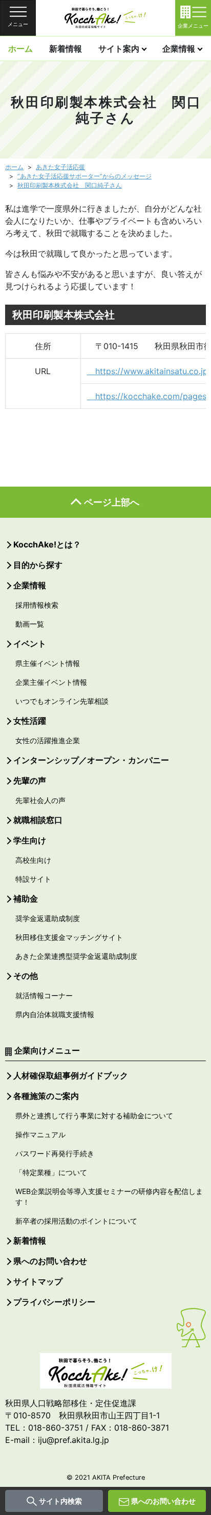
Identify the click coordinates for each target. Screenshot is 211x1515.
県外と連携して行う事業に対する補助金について (94, 1115)
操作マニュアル (40, 1134)
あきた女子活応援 (60, 167)
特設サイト (33, 879)
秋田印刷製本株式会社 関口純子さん (69, 185)
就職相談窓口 (37, 820)
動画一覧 (29, 623)
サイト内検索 (60, 1501)
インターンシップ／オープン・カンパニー (91, 760)
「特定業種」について (51, 1172)
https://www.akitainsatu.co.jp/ (149, 371)
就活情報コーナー (44, 995)
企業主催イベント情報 (51, 682)
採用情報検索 (36, 605)
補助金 (25, 898)
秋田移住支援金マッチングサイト (69, 937)
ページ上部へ (111, 502)
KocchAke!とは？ (47, 544)
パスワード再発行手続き (54, 1153)
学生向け (29, 840)
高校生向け (33, 860)
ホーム (20, 48)
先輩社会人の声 (40, 800)
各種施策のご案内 (46, 1096)
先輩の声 (29, 780)
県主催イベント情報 (47, 663)
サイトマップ (37, 1281)
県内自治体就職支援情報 (54, 1014)
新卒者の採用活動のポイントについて (76, 1220)
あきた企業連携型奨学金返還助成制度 (76, 956)
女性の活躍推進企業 (47, 740)
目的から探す (37, 565)
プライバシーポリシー (54, 1302)
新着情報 (65, 48)
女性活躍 (29, 721)
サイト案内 (118, 48)
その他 (25, 976)
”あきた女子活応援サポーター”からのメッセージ (84, 176)
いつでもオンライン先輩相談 (62, 701)
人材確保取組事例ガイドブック (70, 1075)
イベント (29, 643)
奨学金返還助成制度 (47, 918)
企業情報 (178, 48)
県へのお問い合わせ (163, 1501)
